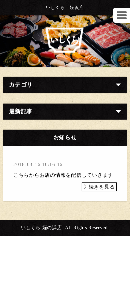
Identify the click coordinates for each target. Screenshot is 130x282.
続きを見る (102, 186)
